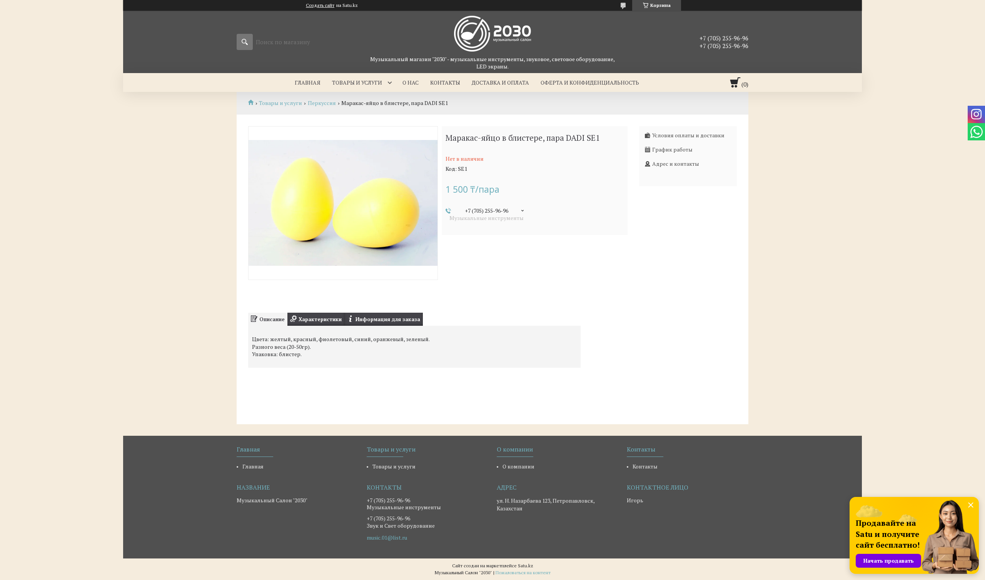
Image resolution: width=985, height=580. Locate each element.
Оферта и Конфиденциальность (590, 82)
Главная (308, 82)
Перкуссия (322, 103)
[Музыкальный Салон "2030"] (492, 33)
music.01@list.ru (387, 537)
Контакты (445, 82)
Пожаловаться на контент (523, 572)
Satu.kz (525, 565)
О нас (410, 82)
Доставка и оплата (500, 82)
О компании (518, 466)
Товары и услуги (357, 82)
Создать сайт (320, 5)
